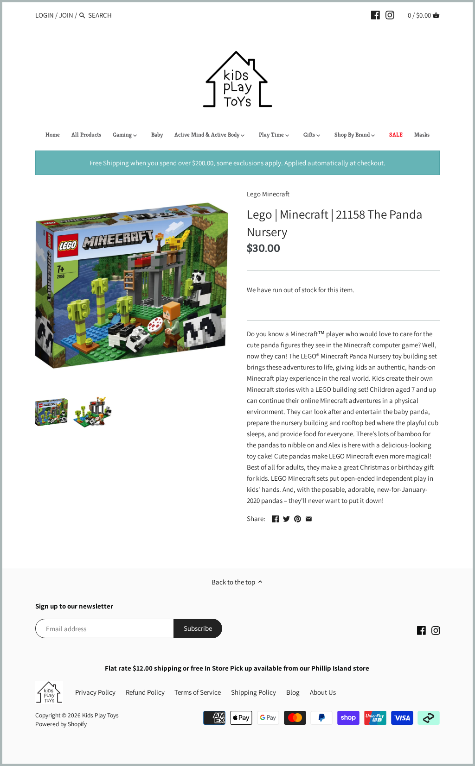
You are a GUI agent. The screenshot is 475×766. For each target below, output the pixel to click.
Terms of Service (197, 692)
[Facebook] (375, 15)
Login (44, 15)
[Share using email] (308, 517)
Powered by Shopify (61, 724)
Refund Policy (145, 692)
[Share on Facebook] (275, 517)
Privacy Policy (95, 692)
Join (66, 15)
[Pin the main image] (297, 517)
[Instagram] (389, 15)
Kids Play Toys (100, 715)
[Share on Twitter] (286, 517)
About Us (323, 692)
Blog (293, 692)
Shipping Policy (253, 692)
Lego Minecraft (268, 193)
